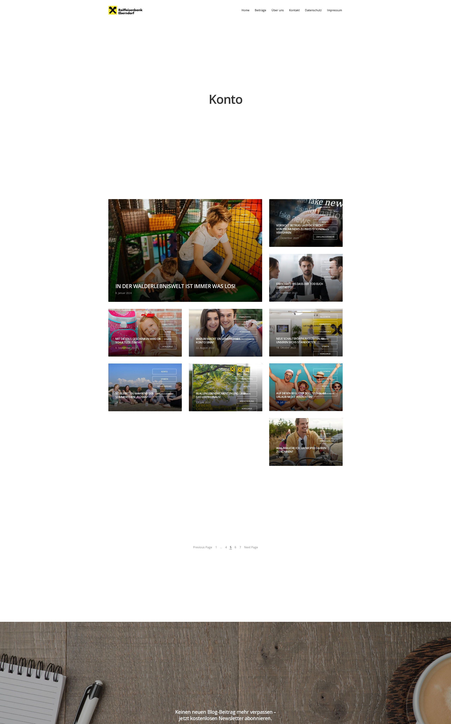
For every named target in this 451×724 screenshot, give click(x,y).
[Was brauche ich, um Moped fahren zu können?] (306, 442)
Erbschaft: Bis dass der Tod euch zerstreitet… (299, 285)
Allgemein (245, 207)
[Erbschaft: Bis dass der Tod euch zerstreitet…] (306, 278)
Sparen (167, 339)
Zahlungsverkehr (245, 222)
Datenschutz (313, 10)
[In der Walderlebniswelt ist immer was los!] (185, 250)
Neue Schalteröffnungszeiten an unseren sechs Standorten (300, 340)
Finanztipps (325, 214)
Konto (245, 214)
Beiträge (260, 10)
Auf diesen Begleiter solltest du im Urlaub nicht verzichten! (301, 395)
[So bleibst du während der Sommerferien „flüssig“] (145, 387)
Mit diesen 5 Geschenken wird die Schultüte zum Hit (138, 340)
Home (245, 10)
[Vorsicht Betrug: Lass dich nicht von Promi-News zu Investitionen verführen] (306, 223)
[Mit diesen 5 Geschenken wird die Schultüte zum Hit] (145, 333)
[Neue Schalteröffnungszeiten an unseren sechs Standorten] (306, 332)
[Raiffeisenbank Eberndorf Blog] (125, 10)
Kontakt (294, 10)
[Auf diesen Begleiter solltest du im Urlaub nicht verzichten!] (306, 387)
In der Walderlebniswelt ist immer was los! (175, 286)
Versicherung (164, 386)
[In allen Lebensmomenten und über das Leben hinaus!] (225, 387)
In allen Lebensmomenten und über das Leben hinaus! (221, 395)
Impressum (334, 10)
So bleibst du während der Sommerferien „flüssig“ (134, 395)
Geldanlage (325, 331)
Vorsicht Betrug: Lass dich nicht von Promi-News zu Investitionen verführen (300, 229)
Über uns (277, 10)
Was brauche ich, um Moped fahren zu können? (301, 450)
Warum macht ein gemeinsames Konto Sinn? (218, 340)
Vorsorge (329, 277)
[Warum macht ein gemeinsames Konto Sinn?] (225, 333)
